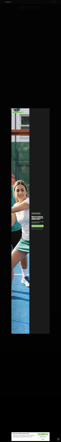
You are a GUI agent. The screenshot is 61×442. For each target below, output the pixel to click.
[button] (10, 108)
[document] (30, 221)
